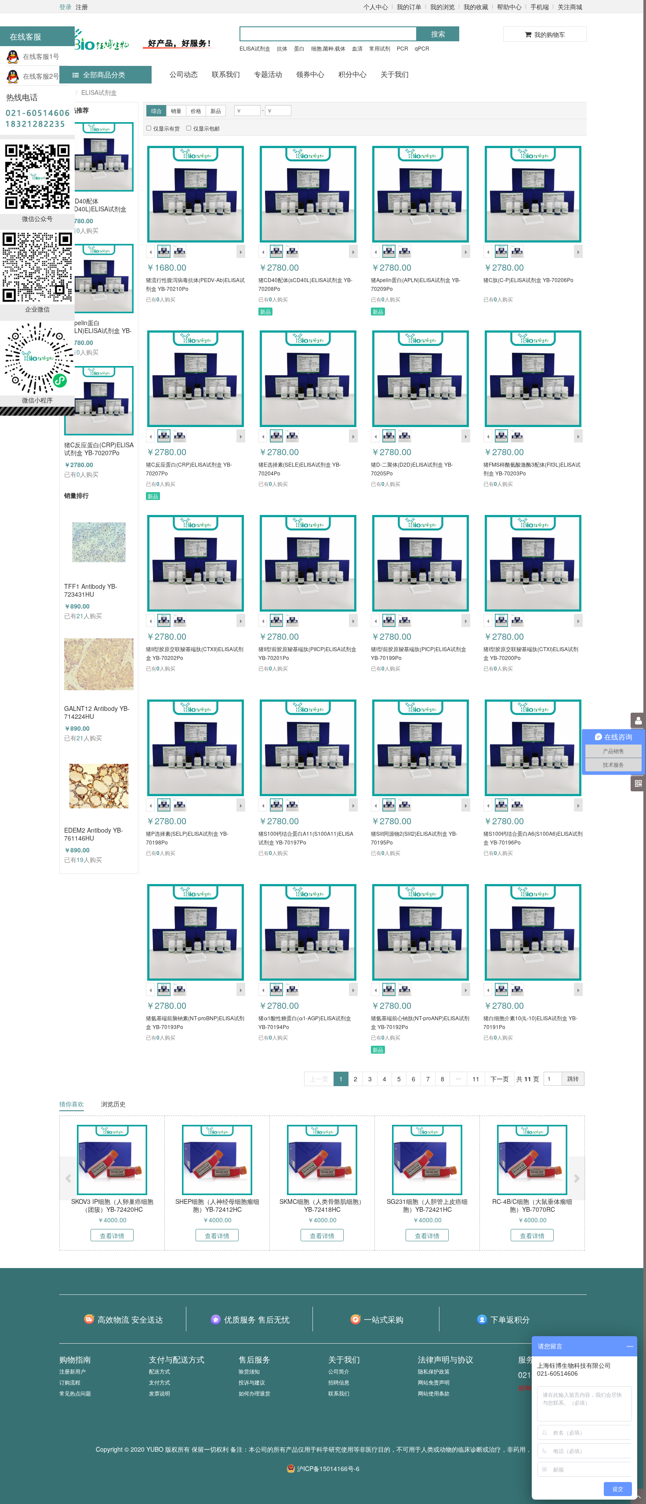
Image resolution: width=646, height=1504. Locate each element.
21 (79, 615)
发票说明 (159, 1393)
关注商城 (570, 6)
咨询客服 (530, 1387)
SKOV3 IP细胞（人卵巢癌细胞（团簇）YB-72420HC (112, 1205)
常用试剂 (379, 48)
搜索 (438, 34)
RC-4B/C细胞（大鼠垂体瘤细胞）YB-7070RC (532, 1205)
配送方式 (159, 1371)
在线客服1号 (39, 56)
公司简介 (338, 1371)
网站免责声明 (434, 1382)
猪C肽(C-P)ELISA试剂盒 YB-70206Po (528, 279)
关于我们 (395, 74)
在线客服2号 (39, 75)
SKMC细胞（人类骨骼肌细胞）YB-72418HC (322, 1205)
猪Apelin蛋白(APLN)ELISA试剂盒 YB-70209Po (98, 326)
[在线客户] (560, 89)
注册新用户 (72, 1371)
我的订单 (409, 6)
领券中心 (310, 74)
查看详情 (112, 1235)
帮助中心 (509, 6)
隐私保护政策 (434, 1371)
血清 (357, 48)
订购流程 (69, 1382)
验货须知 (249, 1371)
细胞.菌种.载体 (328, 48)
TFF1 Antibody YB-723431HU (90, 590)
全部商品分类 (104, 74)
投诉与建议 (252, 1382)
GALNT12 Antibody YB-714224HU (97, 712)
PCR (402, 48)
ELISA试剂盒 (255, 48)
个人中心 (375, 6)
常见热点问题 (75, 1393)
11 (475, 1078)
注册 (82, 6)
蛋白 (299, 48)
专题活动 (268, 74)
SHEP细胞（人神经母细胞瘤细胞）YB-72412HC (217, 1205)
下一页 (499, 1078)
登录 (65, 6)
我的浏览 (442, 6)
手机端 (539, 6)
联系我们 (226, 74)
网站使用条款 (434, 1393)
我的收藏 (476, 6)
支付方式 (159, 1382)
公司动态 (184, 74)
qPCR (422, 48)
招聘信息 (338, 1382)
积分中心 (352, 74)
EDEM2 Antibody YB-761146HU (93, 834)
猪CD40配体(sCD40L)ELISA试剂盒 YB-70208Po (95, 205)
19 (79, 859)
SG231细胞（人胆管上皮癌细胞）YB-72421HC (427, 1205)
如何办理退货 (254, 1393)
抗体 (282, 48)
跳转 (573, 1078)
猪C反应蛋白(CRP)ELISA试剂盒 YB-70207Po (99, 449)
